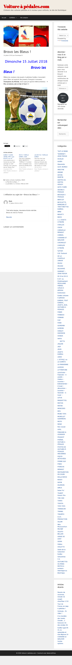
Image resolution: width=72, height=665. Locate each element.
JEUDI (59, 349)
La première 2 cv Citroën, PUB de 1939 (16, 184)
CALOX (60, 227)
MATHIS (60, 403)
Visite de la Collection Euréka (62, 552)
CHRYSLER (61, 245)
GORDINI (61, 328)
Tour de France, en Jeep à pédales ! (63, 606)
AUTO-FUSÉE (62, 187)
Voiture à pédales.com (26, 6)
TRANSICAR (62, 509)
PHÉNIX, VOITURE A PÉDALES (61, 442)
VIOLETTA (61, 547)
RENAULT (61, 469)
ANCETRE (61, 169)
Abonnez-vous (63, 97)
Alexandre (61, 164)
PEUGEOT (61, 437)
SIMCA (60, 488)
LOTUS (60, 398)
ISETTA (62, 341)
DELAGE (60, 266)
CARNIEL (61, 235)
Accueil (4, 17)
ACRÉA (60, 161)
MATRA (60, 406)
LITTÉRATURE (62, 370)
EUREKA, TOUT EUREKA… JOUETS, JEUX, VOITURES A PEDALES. (63, 305)
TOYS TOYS (61, 506)
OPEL (59, 429)
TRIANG (60, 511)
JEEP (59, 346)
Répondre (9, 217)
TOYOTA (60, 503)
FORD (59, 323)
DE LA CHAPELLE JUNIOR (61, 258)
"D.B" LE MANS (63, 151)
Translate (64, 41)
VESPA (60, 541)
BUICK (60, 217)
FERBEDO (61, 315)
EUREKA (12, 17)
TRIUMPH (61, 514)
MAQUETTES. (62, 400)
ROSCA (60, 480)
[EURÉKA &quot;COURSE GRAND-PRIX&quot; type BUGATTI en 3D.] (11, 164)
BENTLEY (61, 200)
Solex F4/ (61, 490)
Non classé (61, 427)
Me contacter (24, 17)
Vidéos (60, 544)
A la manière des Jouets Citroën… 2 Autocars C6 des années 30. (63, 620)
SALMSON (61, 485)
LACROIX (61, 367)
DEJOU (60, 263)
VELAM (60, 522)
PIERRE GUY (62, 461)
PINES (60, 464)
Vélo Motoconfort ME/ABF (62, 527)
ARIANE (60, 172)
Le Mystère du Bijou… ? (12, 182)
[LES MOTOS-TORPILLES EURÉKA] (42, 163)
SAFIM (60, 482)
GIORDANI (61, 325)
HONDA (60, 336)
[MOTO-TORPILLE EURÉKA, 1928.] (27, 163)
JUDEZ (60, 357)
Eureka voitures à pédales (13, 180)
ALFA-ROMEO (62, 167)
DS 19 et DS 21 (63, 276)
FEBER (60, 312)
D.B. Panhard (62, 253)
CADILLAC (61, 225)
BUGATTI (61, 214)
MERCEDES (61, 408)
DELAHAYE (61, 268)
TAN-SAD (61, 498)
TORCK (60, 501)
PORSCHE (61, 467)
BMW (59, 212)
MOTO (60, 421)
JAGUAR (60, 344)
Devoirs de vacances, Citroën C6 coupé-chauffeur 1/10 (63, 596)
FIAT (59, 320)
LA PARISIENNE (63, 364)
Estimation (61, 293)
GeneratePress (51, 653)
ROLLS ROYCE (62, 477)
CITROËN (61, 248)
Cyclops (60, 251)
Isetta (60, 338)
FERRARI (61, 317)
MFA (59, 411)
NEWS (23, 180)
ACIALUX (60, 159)
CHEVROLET (62, 242)
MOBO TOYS (62, 414)
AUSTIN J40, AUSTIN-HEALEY (62, 182)
